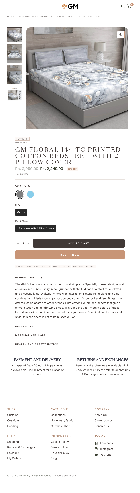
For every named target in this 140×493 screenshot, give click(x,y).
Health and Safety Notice (36, 344)
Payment (13, 453)
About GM (101, 415)
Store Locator (103, 420)
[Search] (123, 6)
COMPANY (102, 409)
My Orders (14, 458)
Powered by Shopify (64, 475)
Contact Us (102, 426)
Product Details (28, 277)
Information (61, 436)
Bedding (12, 426)
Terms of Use (59, 447)
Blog (54, 458)
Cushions (13, 420)
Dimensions (24, 326)
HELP (11, 436)
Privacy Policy (60, 453)
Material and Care (30, 335)
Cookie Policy (60, 441)
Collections (58, 415)
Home (10, 16)
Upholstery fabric (62, 420)
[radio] (19, 194)
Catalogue (60, 409)
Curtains (12, 415)
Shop (11, 409)
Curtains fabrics (61, 426)
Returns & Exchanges (21, 447)
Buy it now (70, 254)
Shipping (13, 441)
